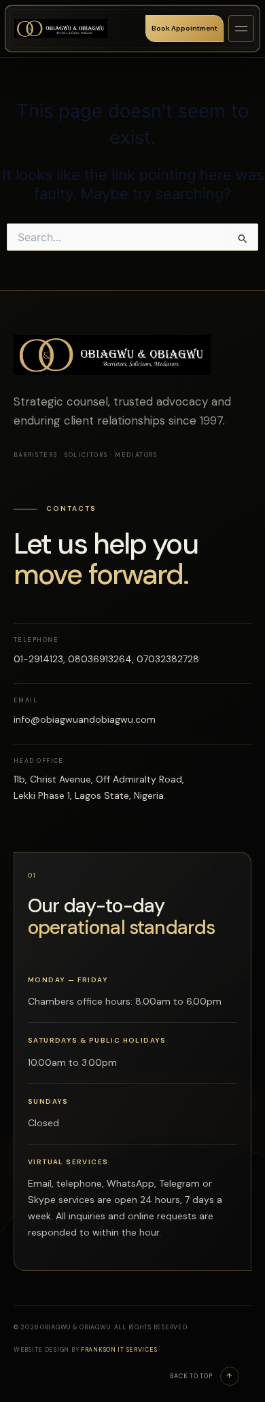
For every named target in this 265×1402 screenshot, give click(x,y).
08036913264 (100, 659)
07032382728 (168, 659)
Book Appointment (184, 28)
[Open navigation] (241, 28)
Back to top (201, 1376)
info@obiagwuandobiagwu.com (85, 719)
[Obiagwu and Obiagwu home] (60, 28)
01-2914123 (38, 659)
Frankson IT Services (119, 1350)
